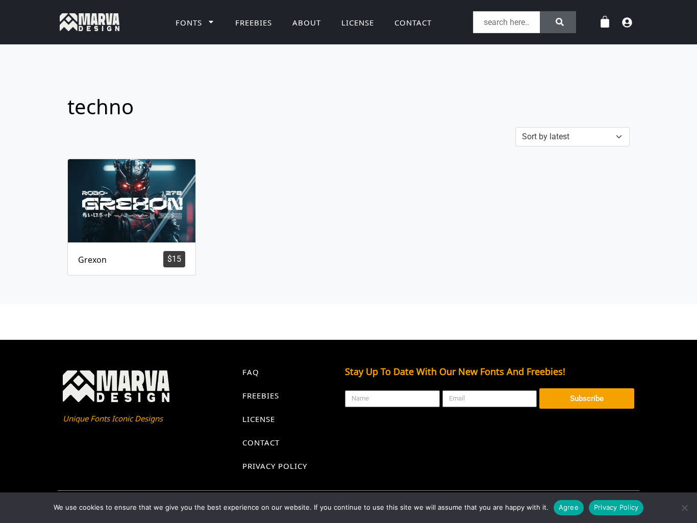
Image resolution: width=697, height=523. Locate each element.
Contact (413, 22)
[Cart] (605, 22)
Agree (569, 507)
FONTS (189, 22)
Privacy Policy (274, 466)
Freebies (253, 22)
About (306, 22)
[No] (684, 508)
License (357, 22)
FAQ (250, 372)
